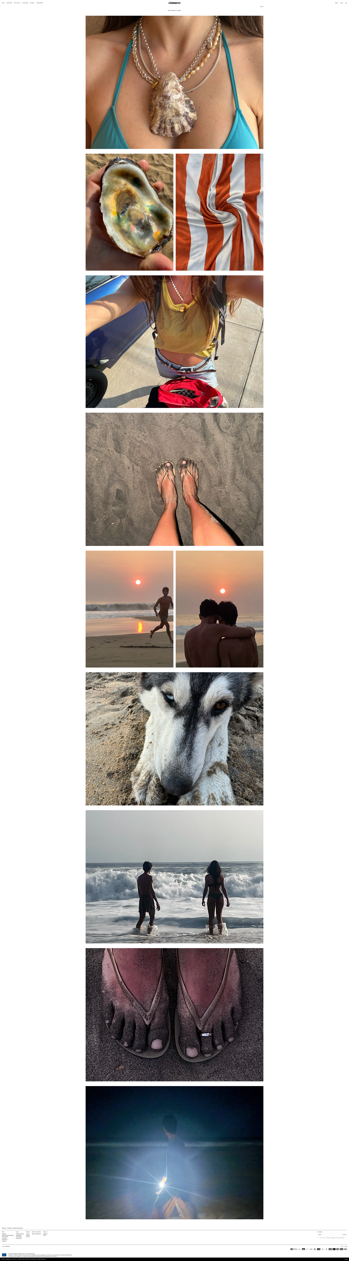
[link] (261, 6)
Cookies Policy (19, 1238)
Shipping (4, 1233)
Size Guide (4, 1238)
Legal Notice (18, 1235)
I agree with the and (332, 1237)
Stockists (28, 1235)
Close (346, 1259)
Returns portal (5, 1236)
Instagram (45, 1233)
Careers (28, 1236)
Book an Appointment (36, 1233)
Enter (344, 1234)
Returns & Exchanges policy (8, 1235)
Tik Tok (44, 1235)
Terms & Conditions (20, 1233)
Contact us (4, 1241)
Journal (27, 1233)
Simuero (7, 1246)
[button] (336, 3)
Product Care (5, 1239)
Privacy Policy (19, 1236)
